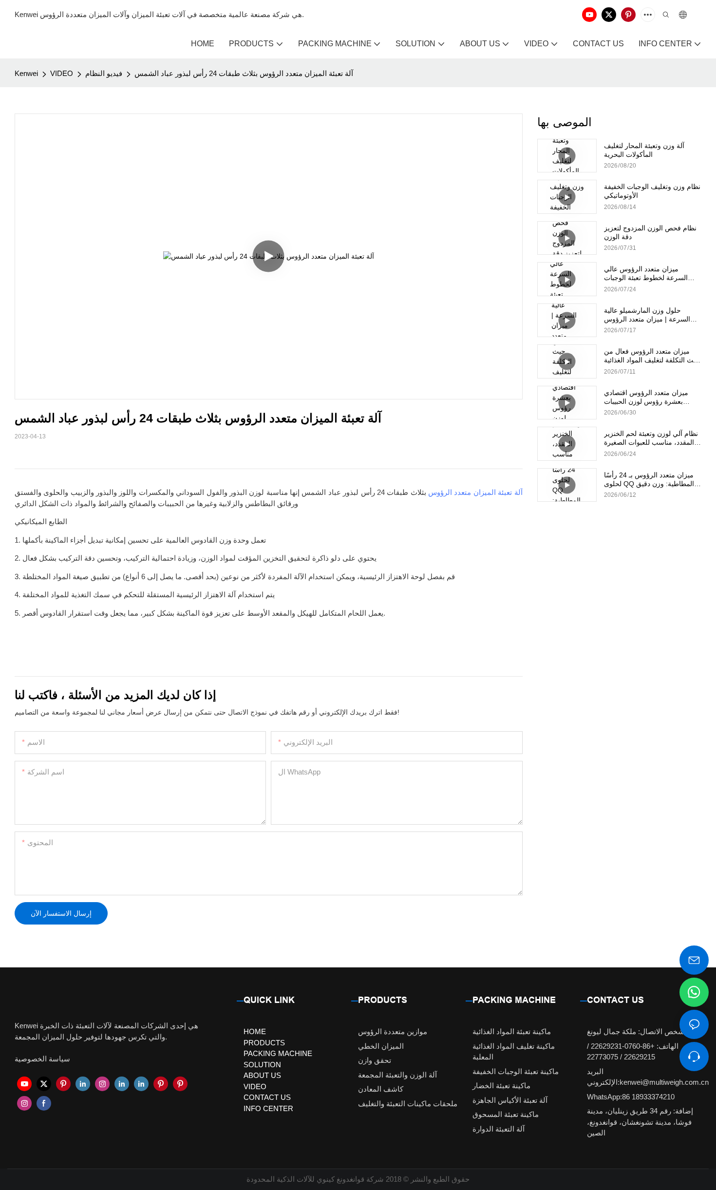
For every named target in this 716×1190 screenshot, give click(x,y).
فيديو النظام (103, 73)
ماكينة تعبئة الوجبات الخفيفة (515, 1071)
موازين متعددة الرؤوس (392, 1031)
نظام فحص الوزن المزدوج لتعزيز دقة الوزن (650, 232)
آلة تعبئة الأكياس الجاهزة (509, 1100)
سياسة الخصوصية (42, 1059)
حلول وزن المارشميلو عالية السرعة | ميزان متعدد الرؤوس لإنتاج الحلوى (647, 314)
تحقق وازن (374, 1060)
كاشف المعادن (380, 1089)
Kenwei (26, 73)
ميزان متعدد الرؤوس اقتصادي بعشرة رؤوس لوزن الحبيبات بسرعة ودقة (646, 397)
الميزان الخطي (381, 1046)
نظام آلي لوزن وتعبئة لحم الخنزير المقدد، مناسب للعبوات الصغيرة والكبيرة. (651, 438)
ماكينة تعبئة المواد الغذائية (511, 1031)
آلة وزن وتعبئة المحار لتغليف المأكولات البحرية (644, 150)
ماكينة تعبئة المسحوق (505, 1114)
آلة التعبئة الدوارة (498, 1129)
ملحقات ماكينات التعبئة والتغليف (407, 1103)
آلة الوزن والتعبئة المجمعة (397, 1075)
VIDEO (61, 73)
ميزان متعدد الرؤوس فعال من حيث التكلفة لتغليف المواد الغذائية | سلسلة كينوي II (652, 355)
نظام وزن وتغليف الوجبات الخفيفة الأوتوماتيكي (652, 191)
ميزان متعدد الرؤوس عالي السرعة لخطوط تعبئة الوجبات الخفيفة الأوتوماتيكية (646, 273)
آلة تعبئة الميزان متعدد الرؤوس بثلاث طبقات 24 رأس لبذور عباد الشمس (243, 73)
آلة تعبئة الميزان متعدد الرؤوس (475, 492)
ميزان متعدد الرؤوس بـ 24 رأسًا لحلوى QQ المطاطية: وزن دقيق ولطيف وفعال (649, 479)
